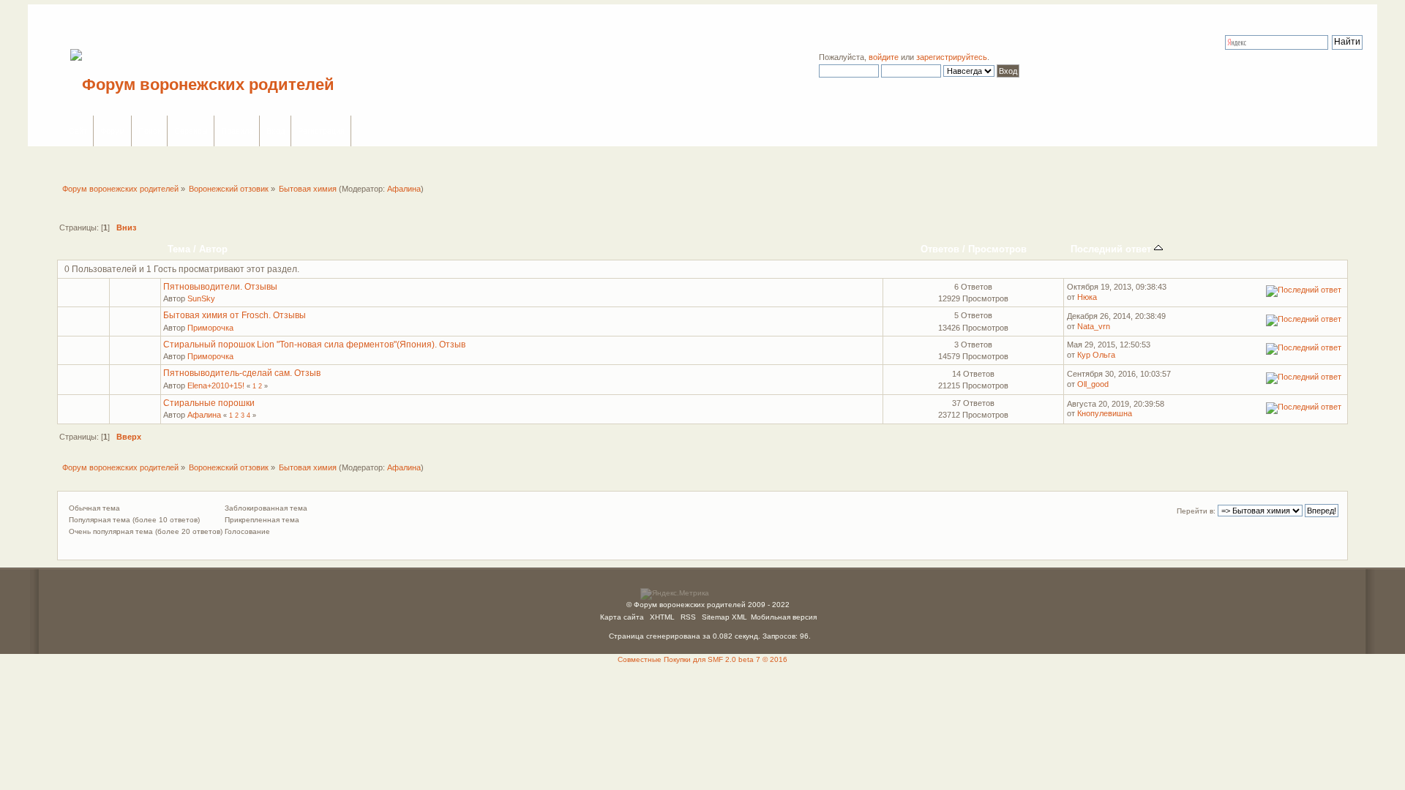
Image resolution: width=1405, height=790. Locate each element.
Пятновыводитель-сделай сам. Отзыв (242, 373)
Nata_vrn (1093, 326)
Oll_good (1093, 384)
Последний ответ (1112, 249)
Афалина (404, 188)
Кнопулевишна (1104, 413)
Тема (179, 249)
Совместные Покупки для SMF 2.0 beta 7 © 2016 (702, 659)
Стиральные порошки (209, 403)
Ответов (940, 249)
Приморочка (210, 327)
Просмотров (997, 249)
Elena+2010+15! (215, 385)
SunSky (201, 298)
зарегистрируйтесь (951, 57)
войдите (884, 57)
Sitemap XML (724, 617)
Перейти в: (1196, 511)
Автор (213, 249)
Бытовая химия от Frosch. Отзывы (234, 315)
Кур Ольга (1096, 354)
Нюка (1087, 297)
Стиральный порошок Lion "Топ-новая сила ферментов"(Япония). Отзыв (314, 344)
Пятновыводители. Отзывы (220, 287)
